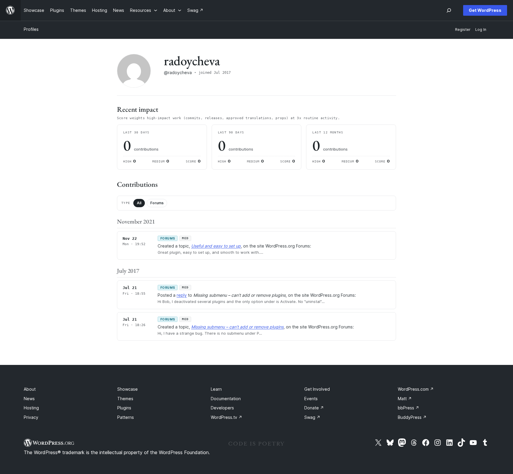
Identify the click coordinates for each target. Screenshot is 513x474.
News (29, 398)
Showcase (127, 389)
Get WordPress (485, 10)
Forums (157, 203)
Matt (405, 398)
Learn (216, 389)
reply (182, 295)
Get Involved (317, 389)
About (30, 389)
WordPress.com (416, 389)
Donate (314, 407)
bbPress (408, 407)
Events (311, 398)
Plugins (124, 407)
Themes (125, 398)
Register (463, 29)
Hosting (31, 407)
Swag (312, 417)
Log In (480, 29)
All (139, 203)
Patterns (125, 417)
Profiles (31, 29)
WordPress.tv (226, 417)
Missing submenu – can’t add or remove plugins (237, 326)
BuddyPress (412, 417)
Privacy (31, 417)
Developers (222, 407)
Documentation (226, 398)
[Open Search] (449, 10)
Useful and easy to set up (216, 245)
